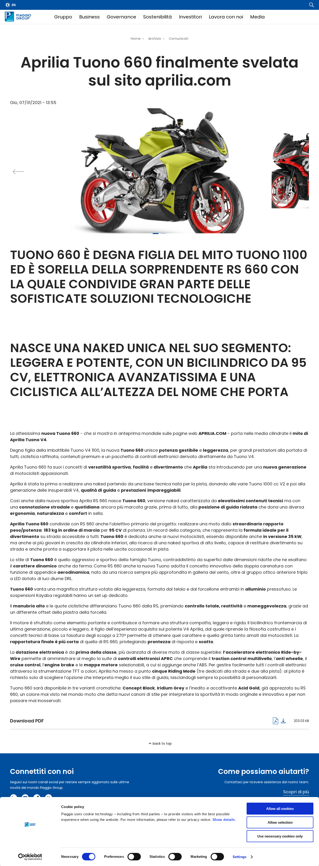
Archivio (154, 38)
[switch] (134, 856)
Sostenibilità (157, 17)
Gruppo (63, 17)
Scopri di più (296, 792)
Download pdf (148, 720)
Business (89, 17)
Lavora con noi (226, 17)
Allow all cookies (280, 809)
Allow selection (280, 822)
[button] (301, 171)
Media (257, 17)
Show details (224, 820)
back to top (162, 743)
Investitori (190, 17)
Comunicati (178, 38)
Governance (121, 17)
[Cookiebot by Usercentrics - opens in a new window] (30, 856)
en (14, 5)
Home (136, 38)
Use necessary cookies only (280, 836)
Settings (239, 857)
